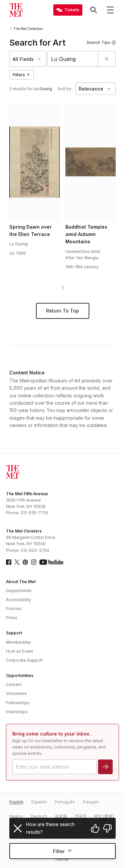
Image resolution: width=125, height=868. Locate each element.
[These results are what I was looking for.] (95, 828)
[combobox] (73, 59)
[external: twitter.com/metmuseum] (17, 562)
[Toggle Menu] (110, 10)
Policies (14, 608)
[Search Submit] (106, 59)
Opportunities (19, 675)
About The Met (21, 581)
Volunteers (16, 693)
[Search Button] (93, 10)
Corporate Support (24, 660)
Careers (14, 684)
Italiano (16, 816)
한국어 (80, 816)
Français (91, 801)
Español (39, 801)
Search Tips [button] (98, 42)
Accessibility (18, 599)
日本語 (61, 816)
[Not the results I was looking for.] (107, 828)
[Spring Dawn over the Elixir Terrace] (34, 162)
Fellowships (18, 702)
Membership (18, 642)
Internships (17, 711)
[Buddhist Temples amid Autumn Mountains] (90, 162)
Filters (19, 74)
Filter (59, 851)
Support (14, 632)
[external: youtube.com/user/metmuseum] (51, 562)
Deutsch (39, 816)
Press (11, 617)
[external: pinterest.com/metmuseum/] (25, 562)
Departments (19, 590)
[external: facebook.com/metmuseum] (8, 562)
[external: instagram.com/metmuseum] (33, 562)
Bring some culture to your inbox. (51, 734)
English (16, 801)
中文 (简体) (104, 816)
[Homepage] (16, 10)
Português (65, 801)
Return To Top (62, 311)
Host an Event (19, 651)
